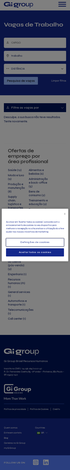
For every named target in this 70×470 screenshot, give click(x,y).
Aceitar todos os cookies (35, 252)
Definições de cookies (35, 242)
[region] (35, 235)
